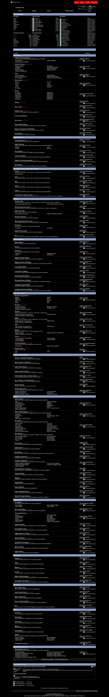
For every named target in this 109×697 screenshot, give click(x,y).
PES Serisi (18, 424)
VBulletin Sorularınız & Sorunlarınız (24, 314)
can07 (83, 94)
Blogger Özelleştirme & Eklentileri (23, 334)
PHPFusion (18, 300)
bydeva (83, 151)
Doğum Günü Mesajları (52, 76)
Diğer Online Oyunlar (20, 409)
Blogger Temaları (19, 332)
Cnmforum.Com (85, 690)
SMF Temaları (50, 326)
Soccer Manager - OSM (53, 415)
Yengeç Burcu (50, 93)
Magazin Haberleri (91, 19)
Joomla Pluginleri (51, 339)
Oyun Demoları (19, 437)
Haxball (49, 414)
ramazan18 (84, 289)
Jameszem (39, 670)
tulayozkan (84, 331)
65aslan (83, 115)
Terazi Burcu (18, 96)
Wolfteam (49, 404)
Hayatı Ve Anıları (19, 637)
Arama (89, 10)
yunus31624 (84, 367)
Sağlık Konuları (18, 500)
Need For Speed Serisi (20, 428)
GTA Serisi (49, 424)
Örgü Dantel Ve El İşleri (53, 67)
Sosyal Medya (90, 41)
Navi (83, 59)
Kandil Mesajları (51, 75)
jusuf (83, 482)
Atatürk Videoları (51, 638)
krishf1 (24, 670)
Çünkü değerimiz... (39, 22)
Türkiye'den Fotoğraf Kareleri (54, 464)
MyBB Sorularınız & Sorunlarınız (23, 321)
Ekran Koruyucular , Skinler (22, 394)
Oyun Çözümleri (51, 439)
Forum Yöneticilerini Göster (61, 659)
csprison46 (84, 84)
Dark (83, 124)
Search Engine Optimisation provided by (32, 695)
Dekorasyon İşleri (51, 69)
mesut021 (84, 267)
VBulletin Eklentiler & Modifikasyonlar (24, 315)
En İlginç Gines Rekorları (21, 656)
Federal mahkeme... (66, 40)
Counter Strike (18, 405)
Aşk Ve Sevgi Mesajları (21, 76)
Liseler (16, 254)
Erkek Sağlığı (50, 506)
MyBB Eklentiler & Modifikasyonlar (23, 322)
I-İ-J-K (48, 83)
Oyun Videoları (50, 437)
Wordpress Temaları (52, 306)
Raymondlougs (50, 670)
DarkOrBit (17, 414)
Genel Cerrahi (18, 521)
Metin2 (16, 401)
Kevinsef (82, 670)
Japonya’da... (65, 26)
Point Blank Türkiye (20, 404)
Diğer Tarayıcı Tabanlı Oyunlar (22, 418)
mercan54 (84, 258)
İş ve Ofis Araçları (51, 391)
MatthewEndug (72, 670)
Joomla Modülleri (19, 339)
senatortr (84, 313)
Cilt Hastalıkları (19, 517)
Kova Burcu (18, 99)
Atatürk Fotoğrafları (20, 638)
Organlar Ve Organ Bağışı (53, 521)
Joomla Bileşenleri (19, 340)
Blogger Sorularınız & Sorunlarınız (55, 332)
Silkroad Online (19, 403)
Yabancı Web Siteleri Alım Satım (55, 204)
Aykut (15, 39)
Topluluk (34, 10)
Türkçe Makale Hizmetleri (21, 213)
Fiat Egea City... (65, 42)
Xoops (48, 301)
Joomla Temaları (51, 338)
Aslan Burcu (18, 95)
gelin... (36, 27)
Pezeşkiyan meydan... (67, 25)
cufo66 (83, 156)
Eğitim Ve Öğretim (18, 239)
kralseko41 (84, 457)
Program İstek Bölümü (20, 391)
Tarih (15, 609)
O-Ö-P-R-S (49, 85)
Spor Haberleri (35, 37)
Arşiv (91, 690)
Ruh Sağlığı (50, 517)
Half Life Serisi (18, 423)
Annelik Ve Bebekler (52, 68)
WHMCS (49, 297)
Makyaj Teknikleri (19, 66)
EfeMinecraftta (85, 75)
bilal (83, 140)
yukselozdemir (85, 358)
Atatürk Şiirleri (50, 640)
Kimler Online (94, 2)
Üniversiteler (50, 254)
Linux (48, 147)
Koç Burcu (17, 92)
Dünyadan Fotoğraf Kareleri (22, 464)
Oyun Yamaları (18, 439)
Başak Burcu (50, 95)
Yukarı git (95, 690)
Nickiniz (79, 6)
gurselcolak (84, 231)
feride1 (83, 165)
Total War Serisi (19, 430)
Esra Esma (84, 181)
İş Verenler (17, 228)
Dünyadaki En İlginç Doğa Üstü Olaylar (56, 656)
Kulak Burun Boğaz (51, 515)
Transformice (18, 415)
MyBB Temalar (50, 321)
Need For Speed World (20, 408)
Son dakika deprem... (66, 31)
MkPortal (49, 300)
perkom (83, 538)
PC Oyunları (35, 43)
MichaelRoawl (28, 670)
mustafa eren (85, 262)
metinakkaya (85, 280)
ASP (16, 352)
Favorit (83, 247)
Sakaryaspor (16, 24)
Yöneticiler (88, 2)
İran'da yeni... (65, 19)
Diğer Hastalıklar (19, 520)
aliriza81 (84, 146)
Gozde (83, 133)
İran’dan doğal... (65, 23)
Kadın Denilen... (38, 29)
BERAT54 (16, 21)
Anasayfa (76, 2)
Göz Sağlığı (50, 516)
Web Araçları (50, 392)
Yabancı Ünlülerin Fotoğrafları (22, 463)
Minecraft (49, 430)
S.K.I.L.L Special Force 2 (53, 408)
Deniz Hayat (17, 555)
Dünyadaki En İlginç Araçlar (54, 653)
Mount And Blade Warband (21, 431)
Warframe (49, 403)
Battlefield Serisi (19, 427)
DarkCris (84, 111)
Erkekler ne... (38, 19)
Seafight (17, 417)
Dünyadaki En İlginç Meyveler (54, 654)
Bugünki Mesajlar (69, 10)
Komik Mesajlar (19, 77)
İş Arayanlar (50, 228)
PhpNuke (17, 298)
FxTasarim (84, 217)
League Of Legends (52, 401)
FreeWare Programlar (52, 394)
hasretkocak (84, 202)
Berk (15, 29)
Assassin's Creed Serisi (53, 428)
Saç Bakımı (50, 66)
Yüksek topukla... (38, 30)
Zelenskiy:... (64, 22)
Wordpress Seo (50, 308)
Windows (17, 147)
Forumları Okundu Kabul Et (47, 659)
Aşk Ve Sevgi (35, 44)
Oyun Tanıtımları (51, 440)
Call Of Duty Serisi (51, 427)
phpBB (16, 297)
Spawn (15, 25)
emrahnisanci (85, 186)
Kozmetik (17, 68)
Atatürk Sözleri (18, 640)
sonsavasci (84, 414)
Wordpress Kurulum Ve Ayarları (23, 309)
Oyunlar (16, 396)
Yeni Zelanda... (65, 45)
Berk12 (83, 102)
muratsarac (84, 285)
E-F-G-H (49, 82)
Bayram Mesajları (19, 75)
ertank (83, 177)
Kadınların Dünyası (91, 21)
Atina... (63, 29)
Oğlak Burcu (50, 97)
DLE (48, 302)
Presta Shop (18, 346)
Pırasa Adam (16, 42)
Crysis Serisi (18, 426)
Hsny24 (83, 252)
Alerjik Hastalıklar (51, 519)
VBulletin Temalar (51, 314)
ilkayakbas (16, 41)
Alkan (15, 20)
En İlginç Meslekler (20, 652)
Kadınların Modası (19, 69)
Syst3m (83, 172)
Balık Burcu (50, 99)
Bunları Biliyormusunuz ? (20, 647)
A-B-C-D (17, 82)
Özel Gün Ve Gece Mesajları (54, 77)
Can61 (15, 27)
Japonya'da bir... (65, 37)
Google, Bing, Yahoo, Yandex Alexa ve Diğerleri (26, 168)
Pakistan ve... (65, 27)
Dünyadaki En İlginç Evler (21, 654)
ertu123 (83, 212)
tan (83, 325)
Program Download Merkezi (21, 354)
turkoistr (15, 45)
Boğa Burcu (50, 92)
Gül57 (83, 235)
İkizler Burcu (18, 93)
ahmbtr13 (84, 160)
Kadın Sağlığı (18, 506)
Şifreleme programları (20, 392)
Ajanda (48, 10)
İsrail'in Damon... (65, 35)
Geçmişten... (37, 23)
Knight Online (50, 405)
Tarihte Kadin (38, 21)
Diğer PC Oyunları (51, 431)
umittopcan (84, 350)
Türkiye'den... (90, 31)
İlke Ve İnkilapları (51, 637)
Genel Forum (17, 55)
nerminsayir (84, 298)
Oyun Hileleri (35, 40)
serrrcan (15, 43)
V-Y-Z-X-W (17, 88)
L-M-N (48, 84)
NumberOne (84, 403)
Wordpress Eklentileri (20, 308)
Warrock (49, 406)
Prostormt (25, 671)
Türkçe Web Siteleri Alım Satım (23, 204)
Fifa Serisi (49, 423)
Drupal (16, 302)
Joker (15, 19)
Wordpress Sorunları (20, 306)
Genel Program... (36, 42)
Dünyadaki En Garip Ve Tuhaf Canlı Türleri (25, 657)
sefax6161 (84, 533)
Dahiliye (17, 515)
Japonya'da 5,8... (65, 33)
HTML (48, 351)
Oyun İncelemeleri (51, 436)
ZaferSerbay (84, 380)
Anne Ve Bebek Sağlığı (52, 505)
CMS (48, 298)
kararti (83, 271)
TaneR (15, 18)
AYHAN (15, 26)
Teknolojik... (35, 45)
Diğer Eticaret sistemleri (53, 346)
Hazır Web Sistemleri (19, 293)
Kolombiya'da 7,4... (66, 34)
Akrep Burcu (50, 96)
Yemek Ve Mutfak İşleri (21, 71)
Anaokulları (18, 253)
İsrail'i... (63, 21)
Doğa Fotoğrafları (19, 466)
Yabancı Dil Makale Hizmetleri (54, 213)
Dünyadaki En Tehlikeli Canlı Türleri (24, 653)
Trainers (17, 440)
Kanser (17, 519)
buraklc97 (84, 129)
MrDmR (83, 276)
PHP (16, 351)
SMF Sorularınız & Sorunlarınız (23, 326)
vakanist (84, 338)
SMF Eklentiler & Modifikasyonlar (23, 327)
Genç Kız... (37, 18)
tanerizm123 (84, 344)
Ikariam (49, 417)
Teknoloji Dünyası (18, 137)
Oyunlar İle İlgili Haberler (21, 436)
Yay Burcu (17, 97)
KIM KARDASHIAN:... (39, 25)
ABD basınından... (66, 38)
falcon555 (84, 226)
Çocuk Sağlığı (18, 505)
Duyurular (82, 2)
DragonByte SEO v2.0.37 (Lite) (47, 695)
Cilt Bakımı (18, 67)
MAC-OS (49, 148)
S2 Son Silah (18, 406)
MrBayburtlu (84, 517)
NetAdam (84, 529)
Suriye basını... (65, 44)
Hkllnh (83, 452)
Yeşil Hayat (17, 584)
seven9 (83, 551)
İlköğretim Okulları (51, 253)
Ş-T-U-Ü (17, 87)
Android (17, 148)
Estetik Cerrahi (50, 520)
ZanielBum (44, 670)
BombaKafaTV (85, 120)
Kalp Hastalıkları (19, 516)
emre (15, 38)
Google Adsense (19, 174)
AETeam (84, 106)
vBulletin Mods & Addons (60, 695)
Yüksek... (64, 41)
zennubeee (84, 597)
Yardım (19, 10)
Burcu (15, 23)
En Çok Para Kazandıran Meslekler (55, 652)
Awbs (16, 301)
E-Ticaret (16, 199)
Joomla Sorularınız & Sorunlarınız (23, 338)
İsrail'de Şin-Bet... (66, 30)
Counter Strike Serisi (52, 426)
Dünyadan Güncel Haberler (21, 62)
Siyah (83, 320)
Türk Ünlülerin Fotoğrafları (53, 463)
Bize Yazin (79, 690)
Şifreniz (79, 8)
